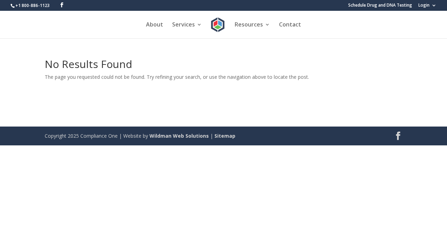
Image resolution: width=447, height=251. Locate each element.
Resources (249, 25)
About (154, 25)
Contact (290, 25)
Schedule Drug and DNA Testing (380, 5)
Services (183, 25)
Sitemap (224, 135)
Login (424, 5)
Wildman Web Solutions (179, 135)
